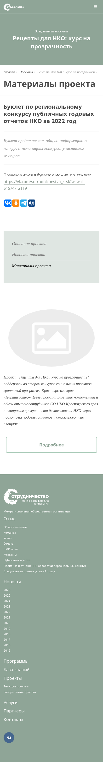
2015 (7, 651)
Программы (16, 661)
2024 (7, 601)
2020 (7, 623)
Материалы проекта (31, 265)
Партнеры (14, 711)
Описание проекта (29, 243)
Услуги (10, 702)
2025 (7, 595)
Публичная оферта (17, 560)
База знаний (16, 669)
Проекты (26, 72)
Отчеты (9, 544)
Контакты (10, 554)
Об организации (15, 527)
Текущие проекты (16, 686)
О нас (9, 519)
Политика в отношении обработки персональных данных (45, 566)
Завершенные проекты (20, 692)
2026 (7, 590)
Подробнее (51, 445)
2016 (7, 645)
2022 (7, 612)
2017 (7, 640)
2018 (7, 634)
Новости (12, 581)
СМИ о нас (11, 549)
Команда (10, 533)
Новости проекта (28, 254)
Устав (7, 538)
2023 (7, 606)
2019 (7, 629)
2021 (7, 617)
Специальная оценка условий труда (29, 571)
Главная (9, 72)
